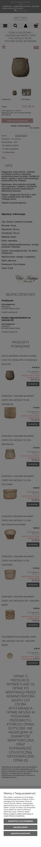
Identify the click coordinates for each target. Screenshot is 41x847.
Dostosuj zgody (20, 827)
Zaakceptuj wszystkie (20, 833)
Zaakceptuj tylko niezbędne (20, 821)
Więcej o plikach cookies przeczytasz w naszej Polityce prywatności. (18, 815)
